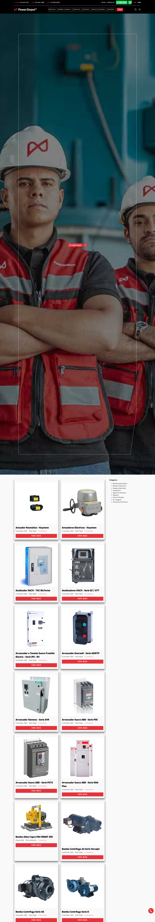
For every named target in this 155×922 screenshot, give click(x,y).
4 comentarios (89, 531)
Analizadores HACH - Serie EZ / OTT (80, 590)
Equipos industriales (119, 488)
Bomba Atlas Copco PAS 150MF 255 (34, 836)
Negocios (116, 495)
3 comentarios (42, 840)
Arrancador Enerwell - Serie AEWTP (80, 653)
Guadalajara (117, 490)
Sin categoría (117, 500)
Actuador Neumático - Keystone (32, 527)
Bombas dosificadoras (120, 483)
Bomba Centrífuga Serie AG (30, 911)
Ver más (36, 536)
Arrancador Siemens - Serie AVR (32, 719)
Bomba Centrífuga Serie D (75, 911)
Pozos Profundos (118, 497)
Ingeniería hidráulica (119, 493)
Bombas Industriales (119, 486)
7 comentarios (42, 723)
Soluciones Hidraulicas (120, 502)
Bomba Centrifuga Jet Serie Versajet (81, 849)
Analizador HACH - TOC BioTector (33, 590)
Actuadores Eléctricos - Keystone (79, 527)
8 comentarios (89, 594)
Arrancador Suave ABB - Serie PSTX (34, 782)
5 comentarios (42, 531)
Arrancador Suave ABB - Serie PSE (80, 719)
